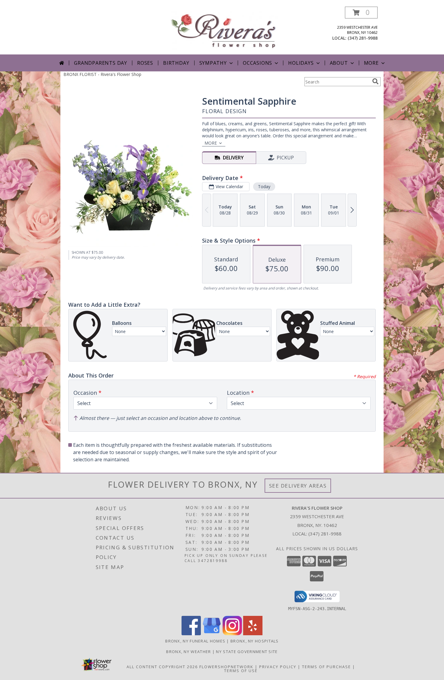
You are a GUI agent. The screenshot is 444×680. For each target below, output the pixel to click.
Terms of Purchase (326, 666)
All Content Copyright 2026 (162, 666)
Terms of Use (241, 670)
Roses (145, 63)
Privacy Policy (277, 666)
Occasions (257, 63)
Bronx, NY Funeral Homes (195, 641)
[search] (375, 81)
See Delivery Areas (298, 485)
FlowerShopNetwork (226, 666)
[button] (361, 12)
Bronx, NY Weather (188, 651)
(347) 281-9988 (363, 38)
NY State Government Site (247, 651)
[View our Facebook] (191, 633)
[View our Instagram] (232, 633)
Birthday (176, 63)
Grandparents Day (100, 63)
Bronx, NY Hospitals (254, 641)
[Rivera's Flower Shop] (224, 30)
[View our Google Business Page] (211, 633)
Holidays (301, 63)
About (339, 63)
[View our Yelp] (252, 633)
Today (264, 186)
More (371, 63)
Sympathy (213, 63)
